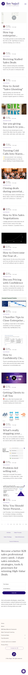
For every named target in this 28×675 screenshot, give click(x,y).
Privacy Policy (4, 644)
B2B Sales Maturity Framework (8, 629)
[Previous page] (5, 524)
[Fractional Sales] (25, 635)
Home (2, 623)
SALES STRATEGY (6, 29)
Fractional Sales (5, 635)
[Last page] (26, 524)
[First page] (2, 524)
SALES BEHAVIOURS (7, 120)
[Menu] (25, 4)
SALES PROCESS (6, 83)
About (2, 626)
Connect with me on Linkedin (8, 641)
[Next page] (23, 524)
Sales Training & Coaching (7, 632)
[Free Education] (25, 638)
